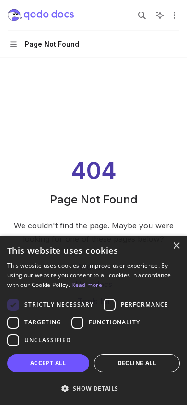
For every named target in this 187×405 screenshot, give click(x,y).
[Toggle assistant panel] (159, 15)
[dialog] (93, 320)
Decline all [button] (136, 363)
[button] (93, 388)
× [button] (176, 246)
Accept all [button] (48, 363)
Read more (86, 285)
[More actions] (174, 15)
